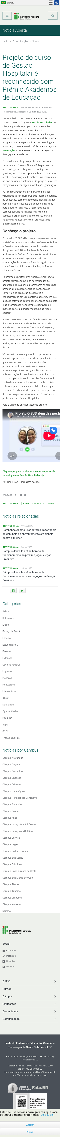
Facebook (11, 950)
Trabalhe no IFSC (11, 738)
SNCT (5, 731)
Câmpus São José (12, 864)
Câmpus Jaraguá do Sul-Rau (17, 831)
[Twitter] (22, 590)
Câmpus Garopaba (12, 804)
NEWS (51, 503)
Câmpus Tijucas (10, 884)
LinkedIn (10, 961)
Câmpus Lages (10, 844)
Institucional (8, 684)
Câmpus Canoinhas (12, 771)
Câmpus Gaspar (10, 811)
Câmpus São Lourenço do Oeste (19, 871)
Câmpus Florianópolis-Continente (20, 797)
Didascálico (8, 618)
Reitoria (6, 911)
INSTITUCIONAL (10, 107)
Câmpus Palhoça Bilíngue (15, 851)
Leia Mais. (47, 1115)
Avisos (6, 611)
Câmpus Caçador (11, 764)
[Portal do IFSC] (26, 17)
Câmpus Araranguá (12, 758)
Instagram (11, 955)
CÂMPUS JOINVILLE (33, 503)
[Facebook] (13, 590)
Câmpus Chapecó (11, 778)
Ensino (6, 624)
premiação (8, 150)
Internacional (9, 691)
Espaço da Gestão (11, 631)
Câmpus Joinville (11, 837)
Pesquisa (7, 718)
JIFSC (5, 698)
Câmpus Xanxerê (11, 904)
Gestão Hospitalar (42, 122)
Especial (6, 638)
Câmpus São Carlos (12, 857)
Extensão (7, 658)
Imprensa (7, 671)
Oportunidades (10, 711)
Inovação (7, 678)
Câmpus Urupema (12, 897)
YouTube (10, 966)
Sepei (5, 724)
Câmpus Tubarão (11, 891)
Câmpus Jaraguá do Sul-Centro (19, 824)
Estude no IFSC (10, 644)
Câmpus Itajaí (9, 817)
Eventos (6, 651)
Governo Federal (11, 664)
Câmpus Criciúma (11, 784)
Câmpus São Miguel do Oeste (18, 877)
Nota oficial (8, 704)
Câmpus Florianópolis (13, 791)
